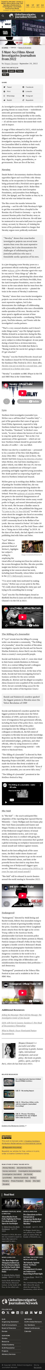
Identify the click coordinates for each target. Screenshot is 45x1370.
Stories (5, 48)
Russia (28, 1181)
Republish (29, 100)
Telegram (29, 96)
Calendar (27, 1331)
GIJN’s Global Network (33, 1322)
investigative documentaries (29, 1171)
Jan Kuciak (28, 1174)
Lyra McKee (7, 1178)
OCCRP (28, 1227)
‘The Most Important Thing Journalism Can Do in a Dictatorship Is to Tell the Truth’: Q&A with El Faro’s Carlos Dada (11, 1266)
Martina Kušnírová (21, 1178)
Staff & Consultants (9, 1325)
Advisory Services (8, 1354)
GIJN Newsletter (8, 1348)
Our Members (29, 1325)
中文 (5, 74)
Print (8, 91)
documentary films (24, 1168)
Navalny (6, 1181)
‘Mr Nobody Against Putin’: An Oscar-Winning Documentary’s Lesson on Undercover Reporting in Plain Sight (33, 1268)
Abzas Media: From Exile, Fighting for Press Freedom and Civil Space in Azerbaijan (11, 1220)
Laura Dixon (29, 1277)
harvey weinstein (9, 1171)
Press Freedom (17, 1181)
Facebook (29, 87)
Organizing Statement (10, 1322)
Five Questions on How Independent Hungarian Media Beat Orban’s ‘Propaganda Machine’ (32, 1219)
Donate (4, 1331)
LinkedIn (28, 91)
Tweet (9, 87)
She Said (6, 811)
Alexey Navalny (9, 1168)
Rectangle (38, 1367)
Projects (5, 1351)
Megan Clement (11, 63)
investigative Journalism (12, 1174)
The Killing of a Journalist (16, 634)
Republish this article (12, 1147)
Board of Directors (9, 1328)
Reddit (9, 100)
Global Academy (8, 1345)
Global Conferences (32, 1328)
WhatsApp (10, 96)
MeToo (33, 1178)
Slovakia (6, 1184)
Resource (5, 1341)
